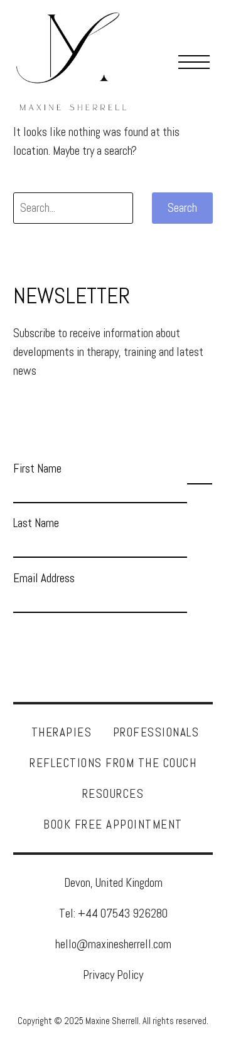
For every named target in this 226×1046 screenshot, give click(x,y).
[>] (199, 471)
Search (182, 208)
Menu (194, 61)
